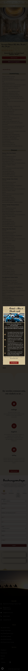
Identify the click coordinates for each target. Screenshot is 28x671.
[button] (2, 668)
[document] (14, 335)
